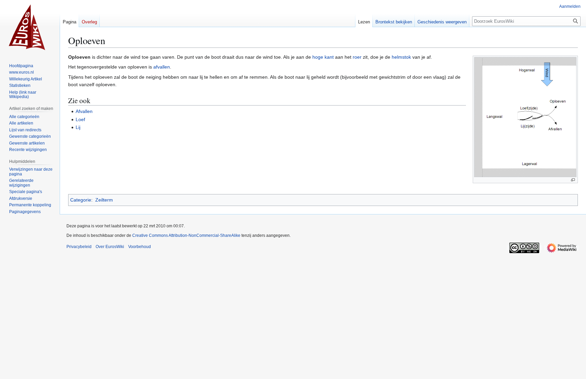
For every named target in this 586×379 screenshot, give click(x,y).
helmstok (401, 57)
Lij (78, 127)
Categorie (80, 200)
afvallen (161, 67)
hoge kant (323, 57)
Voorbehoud (139, 246)
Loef (80, 119)
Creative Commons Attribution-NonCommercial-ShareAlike (186, 235)
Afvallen (84, 111)
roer (357, 57)
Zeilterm (104, 200)
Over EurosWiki (110, 246)
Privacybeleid (79, 246)
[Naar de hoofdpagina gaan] (30, 27)
